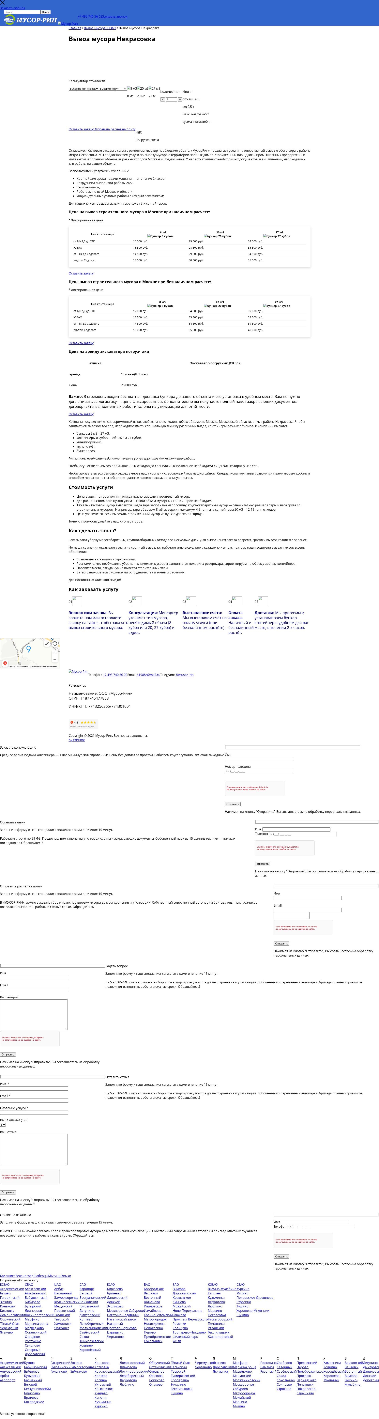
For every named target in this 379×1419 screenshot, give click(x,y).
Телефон (262, 834)
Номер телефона (238, 766)
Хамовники (62, 1323)
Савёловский (89, 1332)
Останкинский (36, 1332)
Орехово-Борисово (122, 1328)
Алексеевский (35, 1289)
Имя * (4, 1084)
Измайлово (152, 1310)
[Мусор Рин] (41, 20)
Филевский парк (185, 1336)
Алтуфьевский (35, 1293)
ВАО (147, 1284)
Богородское (154, 1289)
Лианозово (33, 1310)
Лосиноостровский (39, 1315)
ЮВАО (213, 1284)
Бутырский (33, 1306)
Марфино (32, 1319)
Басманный (63, 1293)
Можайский (182, 1306)
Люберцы (40, 1276)
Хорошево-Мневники (252, 1310)
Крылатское (182, 1297)
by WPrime (77, 740)
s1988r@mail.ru (148, 675)
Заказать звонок (12, 8)
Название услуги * (14, 1108)
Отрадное (32, 1336)
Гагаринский (10, 1297)
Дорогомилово (184, 1293)
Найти (45, 12)
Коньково (7, 1306)
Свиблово (32, 1345)
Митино (242, 1293)
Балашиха (7, 1276)
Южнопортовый (220, 1336)
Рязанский (216, 1328)
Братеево (114, 1293)
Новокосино (153, 1328)
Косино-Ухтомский (158, 1315)
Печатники (216, 1323)
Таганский (62, 1315)
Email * (5, 1096)
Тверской (61, 1319)
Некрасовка (217, 1315)
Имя (228, 754)
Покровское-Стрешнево (254, 1297)
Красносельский (67, 1302)
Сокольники (153, 1341)
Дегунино (87, 1310)
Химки (66, 1276)
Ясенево (6, 1332)
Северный (32, 1350)
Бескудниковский (93, 1297)
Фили (177, 1341)
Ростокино (33, 1341)
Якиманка (61, 1328)
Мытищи (54, 1276)
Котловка (7, 1310)
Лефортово (216, 1302)
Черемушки (9, 1328)
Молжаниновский (93, 1328)
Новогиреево (154, 1323)
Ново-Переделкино (188, 1310)
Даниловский (117, 1297)
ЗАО (176, 1284)
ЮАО (111, 1284)
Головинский (89, 1306)
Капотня (214, 1293)
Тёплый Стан (9, 1323)
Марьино (215, 1310)
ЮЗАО (4, 1284)
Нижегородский (220, 1319)
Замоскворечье (66, 1297)
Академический (12, 1289)
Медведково (34, 1328)
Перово (150, 1332)
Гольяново (152, 1302)
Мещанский (63, 1306)
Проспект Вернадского (190, 1319)
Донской (113, 1302)
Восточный (152, 1297)
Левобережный (91, 1323)
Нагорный (115, 1323)
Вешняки (151, 1293)
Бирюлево (115, 1289)
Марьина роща (36, 1323)
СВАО (29, 1284)
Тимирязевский (92, 1341)
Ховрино (86, 1345)
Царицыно (115, 1332)
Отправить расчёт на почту (114, 129)
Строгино (243, 1302)
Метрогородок (155, 1319)
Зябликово (115, 1306)
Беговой (86, 1293)
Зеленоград (24, 1276)
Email (278, 905)
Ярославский (35, 1354)
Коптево (86, 1319)
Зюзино (6, 1302)
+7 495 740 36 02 (90, 16)
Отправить (232, 804)
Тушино (242, 1306)
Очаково (179, 1315)
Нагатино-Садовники (123, 1315)
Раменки (179, 1323)
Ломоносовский (12, 1315)
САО (83, 1284)
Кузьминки (216, 1297)
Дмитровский (90, 1315)
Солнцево (180, 1328)
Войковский (89, 1302)
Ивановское (153, 1306)
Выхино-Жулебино (222, 1289)
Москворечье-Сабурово (125, 1310)
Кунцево (179, 1302)
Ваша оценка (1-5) (13, 1120)
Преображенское (157, 1336)
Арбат (58, 1289)
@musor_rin (184, 675)
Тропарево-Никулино (189, 1332)
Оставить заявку (81, 129)
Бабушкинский (36, 1297)
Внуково (179, 1289)
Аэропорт (87, 1289)
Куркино (243, 1289)
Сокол (84, 1336)
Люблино (215, 1306)
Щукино (242, 1315)
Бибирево (32, 1302)
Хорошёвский (90, 1350)
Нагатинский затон (121, 1319)
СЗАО (240, 1284)
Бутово (5, 1293)
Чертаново (115, 1336)
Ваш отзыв (8, 1132)
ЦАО (57, 1284)
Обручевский (10, 1319)
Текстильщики (218, 1332)
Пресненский (64, 1310)
